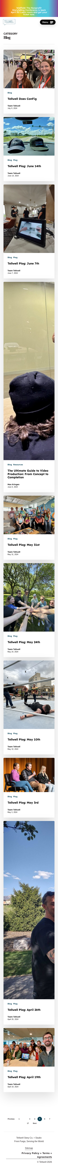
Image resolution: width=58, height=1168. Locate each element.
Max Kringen (13, 484)
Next (35, 1123)
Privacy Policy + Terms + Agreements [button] (37, 1155)
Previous (11, 1119)
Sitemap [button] (29, 1148)
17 (28, 1123)
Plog (15, 160)
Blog (10, 93)
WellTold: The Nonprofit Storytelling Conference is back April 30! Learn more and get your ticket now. (29, 11)
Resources (18, 464)
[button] (48, 22)
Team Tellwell (14, 106)
